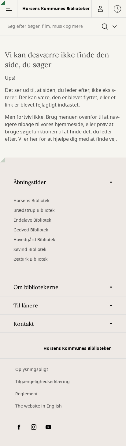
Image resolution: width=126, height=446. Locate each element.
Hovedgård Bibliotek (34, 240)
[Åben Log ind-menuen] (100, 8)
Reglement (26, 394)
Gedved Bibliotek (30, 230)
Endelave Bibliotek (32, 220)
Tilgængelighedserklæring (42, 382)
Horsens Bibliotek (31, 201)
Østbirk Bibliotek (30, 259)
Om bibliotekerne (35, 287)
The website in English (38, 406)
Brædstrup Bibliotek (33, 210)
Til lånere (25, 305)
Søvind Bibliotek (29, 249)
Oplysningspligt (31, 369)
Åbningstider (29, 182)
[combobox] (63, 26)
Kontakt (23, 323)
